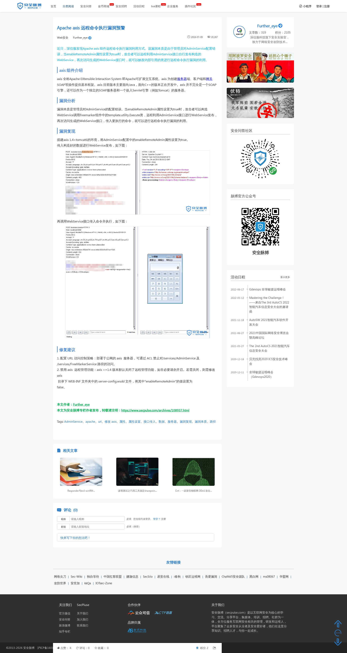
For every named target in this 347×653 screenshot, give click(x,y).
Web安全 (62, 37)
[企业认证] (89, 37)
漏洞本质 (201, 421)
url (100, 421)
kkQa (87, 583)
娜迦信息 (132, 576)
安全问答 (86, 6)
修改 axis (110, 421)
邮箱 (63, 526)
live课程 (156, 6)
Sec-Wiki (76, 576)
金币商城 (103, 6)
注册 (327, 6)
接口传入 (150, 421)
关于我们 (82, 613)
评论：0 (85, 648)
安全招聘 (121, 6)
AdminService (73, 421)
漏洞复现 (186, 421)
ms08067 (269, 576)
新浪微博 (64, 625)
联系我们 (82, 625)
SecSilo (148, 576)
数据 (162, 421)
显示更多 (285, 277)
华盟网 (284, 576)
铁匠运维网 (192, 576)
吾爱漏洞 (211, 576)
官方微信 (64, 613)
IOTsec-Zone (104, 583)
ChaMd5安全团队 (233, 576)
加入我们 (82, 619)
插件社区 (190, 6)
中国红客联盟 (113, 576)
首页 (53, 6)
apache (90, 421)
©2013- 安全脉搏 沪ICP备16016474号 (36, 648)
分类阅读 (68, 6)
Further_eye (80, 37)
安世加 (75, 583)
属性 (122, 421)
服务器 (182, 79)
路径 (213, 421)
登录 (319, 6)
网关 (209, 79)
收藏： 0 (103, 648)
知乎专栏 (64, 631)
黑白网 (253, 576)
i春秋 (177, 576)
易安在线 (163, 576)
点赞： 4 (66, 648)
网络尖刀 (60, 576)
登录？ (156, 518)
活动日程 (139, 6)
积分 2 (203, 648)
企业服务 (172, 6)
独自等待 (93, 576)
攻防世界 (60, 583)
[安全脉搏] (32, 6)
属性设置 (135, 421)
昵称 (63, 519)
